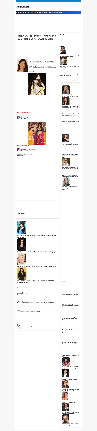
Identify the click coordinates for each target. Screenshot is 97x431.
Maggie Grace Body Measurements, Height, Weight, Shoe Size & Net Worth (70, 156)
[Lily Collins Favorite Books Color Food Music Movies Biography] (21, 250)
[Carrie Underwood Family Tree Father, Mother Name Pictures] (63, 65)
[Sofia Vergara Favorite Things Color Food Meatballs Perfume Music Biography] (21, 279)
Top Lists (51, 12)
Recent (63, 281)
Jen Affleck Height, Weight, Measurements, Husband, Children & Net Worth (70, 306)
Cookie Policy (29, 1)
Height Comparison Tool (59, 12)
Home (17, 12)
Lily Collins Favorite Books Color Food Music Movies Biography (37, 252)
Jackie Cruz (62, 44)
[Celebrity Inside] (22, 6)
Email (18, 324)
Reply (18, 305)
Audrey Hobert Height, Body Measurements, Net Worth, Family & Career (70, 318)
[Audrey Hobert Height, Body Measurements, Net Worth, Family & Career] (68, 315)
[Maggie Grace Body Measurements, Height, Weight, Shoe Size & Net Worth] (68, 153)
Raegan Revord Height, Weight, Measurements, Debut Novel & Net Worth (70, 331)
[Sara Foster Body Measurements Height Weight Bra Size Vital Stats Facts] (66, 185)
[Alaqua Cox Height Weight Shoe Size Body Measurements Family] (65, 120)
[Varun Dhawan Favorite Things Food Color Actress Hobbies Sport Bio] (65, 376)
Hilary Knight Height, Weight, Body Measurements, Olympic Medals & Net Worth (70, 355)
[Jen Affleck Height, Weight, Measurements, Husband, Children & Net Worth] (68, 303)
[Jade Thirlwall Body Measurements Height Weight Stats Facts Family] (63, 72)
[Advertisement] (48, 23)
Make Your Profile (45, 1)
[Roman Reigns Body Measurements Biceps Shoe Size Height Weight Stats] (66, 365)
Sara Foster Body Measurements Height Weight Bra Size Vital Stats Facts (70, 188)
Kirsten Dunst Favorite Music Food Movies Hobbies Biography (36, 266)
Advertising (39, 1)
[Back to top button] (14, 429)
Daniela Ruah (65, 133)
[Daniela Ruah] (68, 131)
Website (18, 325)
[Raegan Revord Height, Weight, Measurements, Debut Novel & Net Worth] (68, 328)
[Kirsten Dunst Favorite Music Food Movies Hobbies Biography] (21, 264)
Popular (63, 282)
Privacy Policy (23, 1)
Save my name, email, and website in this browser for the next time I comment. (31, 326)
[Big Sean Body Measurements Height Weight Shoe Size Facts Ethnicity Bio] (63, 53)
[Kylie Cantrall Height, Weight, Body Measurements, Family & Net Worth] (68, 291)
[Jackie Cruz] (66, 43)
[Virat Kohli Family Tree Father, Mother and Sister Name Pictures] (65, 411)
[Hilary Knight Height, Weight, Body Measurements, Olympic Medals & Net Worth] (68, 352)
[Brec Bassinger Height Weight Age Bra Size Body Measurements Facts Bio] (65, 112)
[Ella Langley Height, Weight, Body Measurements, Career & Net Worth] (68, 341)
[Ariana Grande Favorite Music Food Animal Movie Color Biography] (65, 399)
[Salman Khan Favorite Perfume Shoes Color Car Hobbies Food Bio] (65, 388)
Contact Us (34, 1)
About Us (18, 1)
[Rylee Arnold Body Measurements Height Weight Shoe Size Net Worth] (66, 93)
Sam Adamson (19, 41)
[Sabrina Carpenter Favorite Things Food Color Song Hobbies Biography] (65, 422)
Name (18, 323)
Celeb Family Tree (34, 12)
